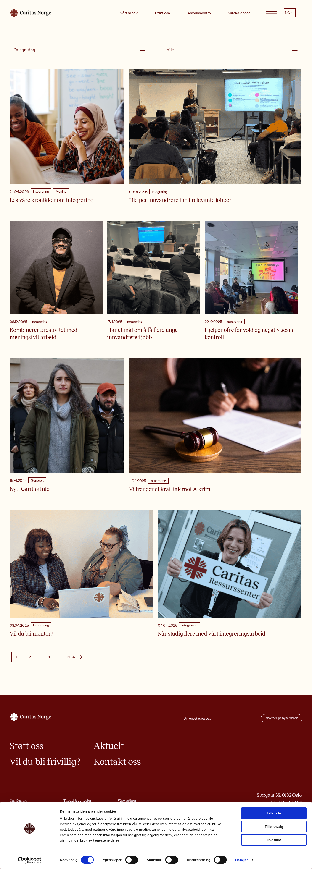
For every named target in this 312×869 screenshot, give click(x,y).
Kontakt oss (117, 761)
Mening (61, 191)
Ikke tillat (274, 840)
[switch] (131, 860)
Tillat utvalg (274, 827)
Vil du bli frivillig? (45, 761)
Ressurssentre (199, 12)
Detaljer (241, 860)
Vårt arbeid (129, 12)
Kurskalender (238, 12)
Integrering (41, 191)
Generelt (37, 480)
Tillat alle (274, 813)
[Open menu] (271, 12)
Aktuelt (109, 746)
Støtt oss (162, 12)
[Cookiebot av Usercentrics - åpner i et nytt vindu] (30, 860)
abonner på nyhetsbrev (282, 718)
